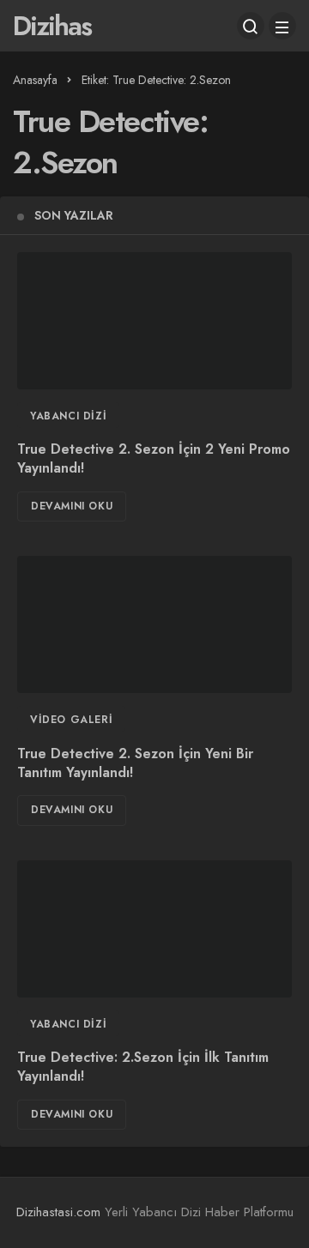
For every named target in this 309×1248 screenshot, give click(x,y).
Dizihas (52, 25)
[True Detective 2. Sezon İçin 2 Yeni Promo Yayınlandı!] (154, 320)
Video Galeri (71, 719)
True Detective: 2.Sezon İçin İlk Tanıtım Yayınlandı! (143, 1067)
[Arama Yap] (250, 25)
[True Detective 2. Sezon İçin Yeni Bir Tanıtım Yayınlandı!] (154, 624)
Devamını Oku (71, 506)
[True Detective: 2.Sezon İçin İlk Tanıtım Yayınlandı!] (154, 929)
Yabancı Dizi (68, 416)
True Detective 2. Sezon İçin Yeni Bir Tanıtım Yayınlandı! (135, 763)
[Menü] (282, 25)
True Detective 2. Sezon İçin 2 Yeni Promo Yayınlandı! (153, 459)
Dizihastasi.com (58, 1212)
